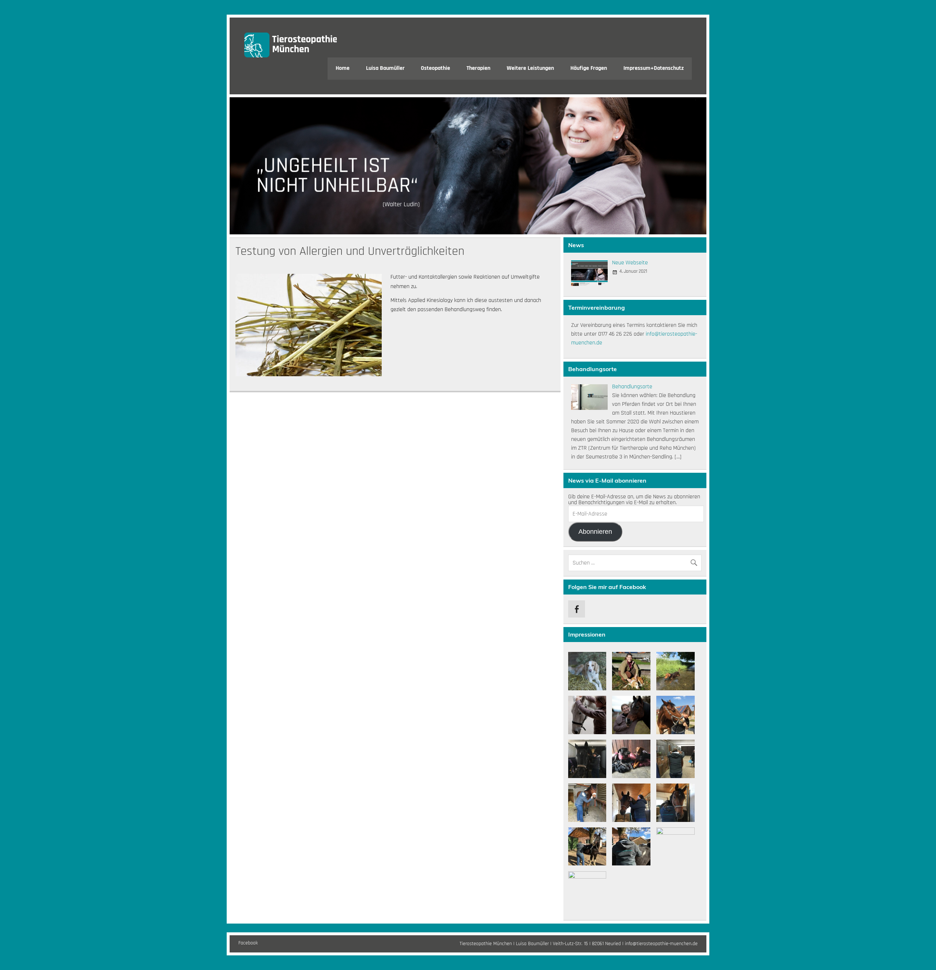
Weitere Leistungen (530, 68)
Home (343, 68)
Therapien (478, 68)
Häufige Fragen (588, 68)
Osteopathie (435, 68)
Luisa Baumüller (385, 68)
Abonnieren (595, 531)
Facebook (248, 943)
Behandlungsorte (632, 386)
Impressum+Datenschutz (653, 68)
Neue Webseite (630, 263)
